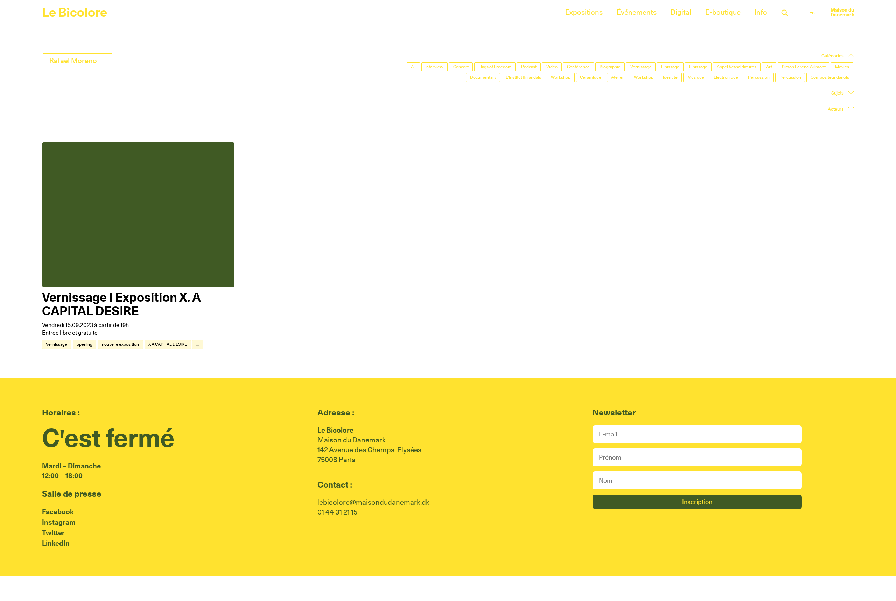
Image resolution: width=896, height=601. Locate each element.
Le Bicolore (74, 12)
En (812, 12)
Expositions (584, 12)
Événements (637, 12)
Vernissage (56, 344)
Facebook (58, 512)
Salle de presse (72, 493)
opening (84, 344)
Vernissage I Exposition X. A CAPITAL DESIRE (121, 304)
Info (761, 12)
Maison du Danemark (842, 12)
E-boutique (723, 12)
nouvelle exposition (120, 344)
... (198, 344)
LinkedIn (56, 543)
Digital (681, 12)
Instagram (59, 522)
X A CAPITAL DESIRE (167, 344)
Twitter (53, 533)
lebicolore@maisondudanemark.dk (373, 502)
